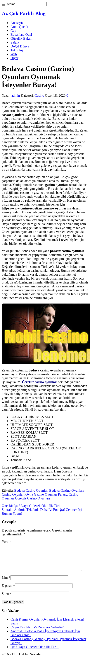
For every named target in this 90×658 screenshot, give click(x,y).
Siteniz (6, 594)
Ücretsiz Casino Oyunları (32, 498)
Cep (13, 30)
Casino (39, 95)
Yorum (6, 541)
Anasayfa (17, 23)
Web (13, 54)
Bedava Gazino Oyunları (66, 490)
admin (16, 95)
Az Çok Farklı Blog (23, 13)
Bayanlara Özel (21, 34)
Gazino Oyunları (45, 494)
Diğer (14, 58)
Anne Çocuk (19, 27)
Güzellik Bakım (21, 38)
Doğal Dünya (19, 46)
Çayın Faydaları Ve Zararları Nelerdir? (37, 627)
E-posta (7, 585)
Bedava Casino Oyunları (31, 490)
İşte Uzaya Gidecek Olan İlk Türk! (32, 506)
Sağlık (14, 42)
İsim (5, 577)
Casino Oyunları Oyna (17, 494)
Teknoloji (17, 50)
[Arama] (3, 5)
